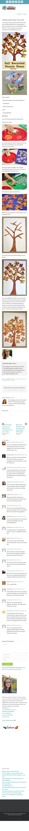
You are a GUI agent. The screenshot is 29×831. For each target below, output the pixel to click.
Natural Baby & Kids (5, 380)
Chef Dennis (9, 570)
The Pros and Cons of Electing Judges (11, 793)
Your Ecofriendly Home (7, 715)
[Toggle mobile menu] (26, 6)
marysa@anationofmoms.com (9, 709)
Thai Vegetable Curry (7, 785)
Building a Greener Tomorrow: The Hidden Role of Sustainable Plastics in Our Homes (7, 428)
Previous (19, 14)
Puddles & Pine (5, 716)
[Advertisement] (14, 750)
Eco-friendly (20, 378)
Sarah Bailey (9, 481)
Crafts (17, 378)
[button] (3, 424)
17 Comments (12, 380)
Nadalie (8, 625)
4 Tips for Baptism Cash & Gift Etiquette (12, 773)
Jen (7, 505)
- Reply (23, 442)
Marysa (4, 378)
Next (24, 14)
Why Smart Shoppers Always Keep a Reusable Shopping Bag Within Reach (20, 428)
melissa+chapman (10, 467)
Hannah (8, 549)
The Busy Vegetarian (7, 713)
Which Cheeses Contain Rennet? (10, 771)
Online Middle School (7, 720)
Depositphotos (18, 814)
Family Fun (25, 378)
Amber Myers (9, 442)
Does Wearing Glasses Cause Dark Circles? (13, 791)
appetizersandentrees (11, 610)
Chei (7, 599)
